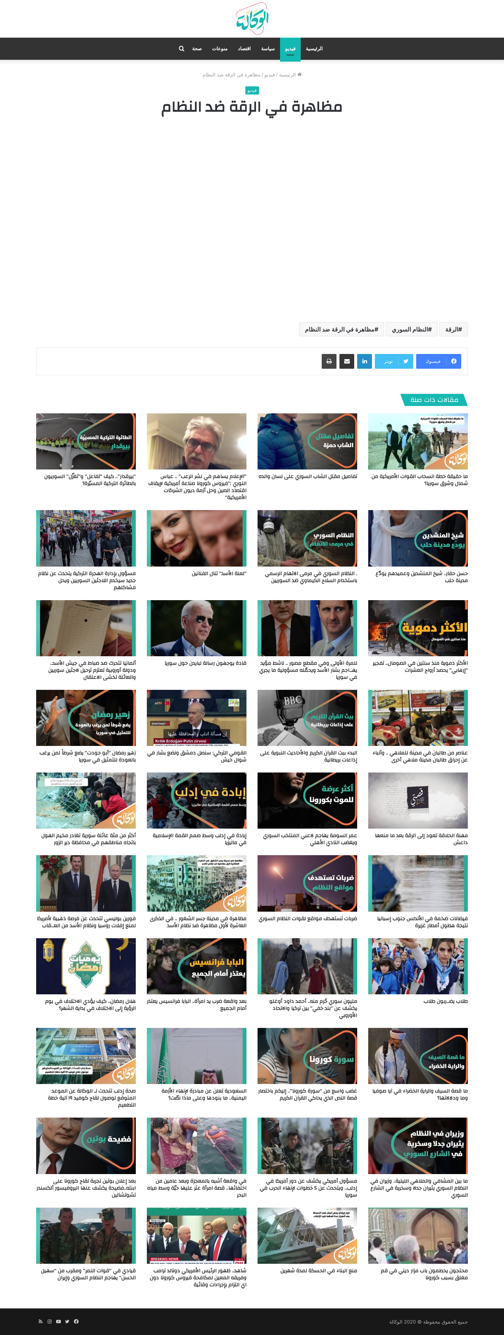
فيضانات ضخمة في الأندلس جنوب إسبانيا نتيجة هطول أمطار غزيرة (422, 922)
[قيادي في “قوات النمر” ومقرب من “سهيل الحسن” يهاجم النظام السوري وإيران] (86, 1236)
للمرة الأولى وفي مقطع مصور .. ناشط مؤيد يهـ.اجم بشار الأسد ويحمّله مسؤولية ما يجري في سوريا (308, 670)
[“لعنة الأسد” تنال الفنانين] (196, 538)
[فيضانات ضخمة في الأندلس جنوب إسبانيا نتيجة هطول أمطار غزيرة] (418, 883)
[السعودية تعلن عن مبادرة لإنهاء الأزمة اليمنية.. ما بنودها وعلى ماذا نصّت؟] (196, 1056)
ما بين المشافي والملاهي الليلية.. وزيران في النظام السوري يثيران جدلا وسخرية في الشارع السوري (419, 1188)
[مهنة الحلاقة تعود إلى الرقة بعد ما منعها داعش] (418, 801)
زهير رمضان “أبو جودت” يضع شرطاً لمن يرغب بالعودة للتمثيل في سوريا (87, 756)
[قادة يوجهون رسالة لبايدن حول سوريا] (196, 628)
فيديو (290, 48)
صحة (197, 48)
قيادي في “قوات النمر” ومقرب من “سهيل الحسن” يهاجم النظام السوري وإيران (88, 1274)
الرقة (451, 329)
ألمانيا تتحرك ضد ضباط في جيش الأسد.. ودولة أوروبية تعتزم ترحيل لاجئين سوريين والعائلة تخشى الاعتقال (92, 670)
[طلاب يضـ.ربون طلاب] (418, 966)
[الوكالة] (252, 18)
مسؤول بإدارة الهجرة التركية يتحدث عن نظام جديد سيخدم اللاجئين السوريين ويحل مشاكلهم (87, 580)
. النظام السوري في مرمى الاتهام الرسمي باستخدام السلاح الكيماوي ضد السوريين (311, 577)
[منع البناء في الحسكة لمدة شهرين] (307, 1236)
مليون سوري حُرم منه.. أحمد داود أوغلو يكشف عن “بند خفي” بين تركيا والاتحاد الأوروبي (313, 1008)
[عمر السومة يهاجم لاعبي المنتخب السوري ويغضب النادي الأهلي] (307, 801)
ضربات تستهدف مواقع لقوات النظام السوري (308, 918)
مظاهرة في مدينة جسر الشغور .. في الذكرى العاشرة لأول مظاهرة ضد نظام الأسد (198, 922)
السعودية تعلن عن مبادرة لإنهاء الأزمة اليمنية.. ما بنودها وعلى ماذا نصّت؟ (204, 1094)
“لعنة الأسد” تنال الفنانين (219, 573)
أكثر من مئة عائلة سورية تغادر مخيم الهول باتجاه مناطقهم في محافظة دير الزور (88, 839)
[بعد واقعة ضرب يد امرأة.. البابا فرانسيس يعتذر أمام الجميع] (196, 966)
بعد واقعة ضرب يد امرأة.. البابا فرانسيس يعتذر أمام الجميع (196, 1005)
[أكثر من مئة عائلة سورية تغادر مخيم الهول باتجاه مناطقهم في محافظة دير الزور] (86, 801)
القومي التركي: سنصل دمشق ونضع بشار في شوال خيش (196, 756)
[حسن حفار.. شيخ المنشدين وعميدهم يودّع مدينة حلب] (418, 538)
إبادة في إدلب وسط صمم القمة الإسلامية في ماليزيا (199, 839)
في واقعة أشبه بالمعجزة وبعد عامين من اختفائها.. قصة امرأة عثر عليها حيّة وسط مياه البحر (196, 1188)
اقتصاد (244, 48)
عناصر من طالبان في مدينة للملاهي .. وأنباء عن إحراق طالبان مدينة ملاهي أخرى (420, 756)
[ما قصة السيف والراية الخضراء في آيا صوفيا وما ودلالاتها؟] (418, 1056)
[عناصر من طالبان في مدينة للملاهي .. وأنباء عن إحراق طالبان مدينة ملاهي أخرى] (418, 718)
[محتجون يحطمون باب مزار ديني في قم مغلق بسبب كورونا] (418, 1236)
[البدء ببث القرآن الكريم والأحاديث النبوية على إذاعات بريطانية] (307, 718)
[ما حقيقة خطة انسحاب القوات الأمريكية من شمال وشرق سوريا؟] (418, 441)
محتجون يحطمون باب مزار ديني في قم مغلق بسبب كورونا (424, 1274)
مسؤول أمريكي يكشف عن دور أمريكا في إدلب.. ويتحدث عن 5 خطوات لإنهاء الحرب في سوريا (308, 1188)
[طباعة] (329, 361)
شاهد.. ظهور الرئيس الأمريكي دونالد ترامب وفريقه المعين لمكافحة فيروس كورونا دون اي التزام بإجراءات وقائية (198, 1278)
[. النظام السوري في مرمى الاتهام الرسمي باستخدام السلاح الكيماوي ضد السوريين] (307, 538)
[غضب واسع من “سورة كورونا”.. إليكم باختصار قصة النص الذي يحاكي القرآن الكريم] (307, 1056)
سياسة (268, 48)
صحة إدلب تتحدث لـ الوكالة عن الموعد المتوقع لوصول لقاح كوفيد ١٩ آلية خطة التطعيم (92, 1098)
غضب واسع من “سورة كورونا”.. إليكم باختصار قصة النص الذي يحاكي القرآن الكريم (307, 1094)
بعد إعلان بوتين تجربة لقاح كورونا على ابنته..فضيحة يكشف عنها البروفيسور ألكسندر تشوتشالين (86, 1188)
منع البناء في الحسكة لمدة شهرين (318, 1271)
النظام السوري (410, 329)
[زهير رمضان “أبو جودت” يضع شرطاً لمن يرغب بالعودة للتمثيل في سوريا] (86, 718)
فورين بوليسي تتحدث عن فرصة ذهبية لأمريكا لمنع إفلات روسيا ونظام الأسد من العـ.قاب (86, 922)
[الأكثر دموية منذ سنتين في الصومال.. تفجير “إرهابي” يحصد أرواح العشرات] (418, 628)
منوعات (220, 48)
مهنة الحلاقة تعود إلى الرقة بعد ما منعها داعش (421, 839)
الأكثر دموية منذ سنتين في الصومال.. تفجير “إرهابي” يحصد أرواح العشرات (420, 666)
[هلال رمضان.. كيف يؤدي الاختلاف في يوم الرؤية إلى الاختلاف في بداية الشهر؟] (86, 966)
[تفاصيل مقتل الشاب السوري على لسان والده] (307, 441)
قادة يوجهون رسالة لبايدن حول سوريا (205, 663)
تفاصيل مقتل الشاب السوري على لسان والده (308, 476)
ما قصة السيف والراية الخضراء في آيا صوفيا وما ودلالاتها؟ (420, 1094)
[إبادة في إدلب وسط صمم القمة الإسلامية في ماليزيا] (196, 801)
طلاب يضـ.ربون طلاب (446, 1001)
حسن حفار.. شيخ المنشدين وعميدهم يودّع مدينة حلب (422, 577)
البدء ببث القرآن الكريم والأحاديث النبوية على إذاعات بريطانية (308, 756)
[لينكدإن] (364, 361)
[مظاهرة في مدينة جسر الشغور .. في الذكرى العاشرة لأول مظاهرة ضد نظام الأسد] (196, 883)
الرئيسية (314, 48)
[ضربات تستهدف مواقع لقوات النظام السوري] (307, 883)
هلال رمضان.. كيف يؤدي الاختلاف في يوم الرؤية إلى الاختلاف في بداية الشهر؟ (90, 1005)
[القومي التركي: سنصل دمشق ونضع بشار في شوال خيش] (196, 718)
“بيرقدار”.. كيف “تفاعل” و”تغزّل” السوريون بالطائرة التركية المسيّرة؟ (90, 480)
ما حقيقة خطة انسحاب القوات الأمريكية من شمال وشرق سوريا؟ (420, 480)
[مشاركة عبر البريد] (346, 361)
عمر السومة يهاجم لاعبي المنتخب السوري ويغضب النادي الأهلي (310, 839)
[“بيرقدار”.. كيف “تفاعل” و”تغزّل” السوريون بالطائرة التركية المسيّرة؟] (86, 441)
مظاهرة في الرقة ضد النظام (339, 329)
